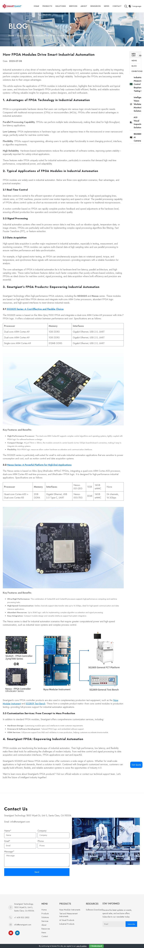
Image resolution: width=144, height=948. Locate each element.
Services (73, 6)
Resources (95, 6)
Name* (7, 830)
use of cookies (81, 946)
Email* (7, 841)
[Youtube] (10, 933)
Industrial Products (66, 924)
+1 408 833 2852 (21, 917)
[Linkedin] (17, 933)
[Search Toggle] (126, 6)
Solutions (60, 6)
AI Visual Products (66, 920)
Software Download (94, 909)
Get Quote (136, 764)
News (106, 6)
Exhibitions (136, 71)
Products (47, 6)
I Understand (96, 946)
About (84, 6)
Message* (9, 851)
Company (42, 830)
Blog (18, 26)
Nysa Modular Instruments (69, 909)
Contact (117, 6)
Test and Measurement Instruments (68, 915)
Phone (41, 841)
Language (136, 6)
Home (36, 6)
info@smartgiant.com (22, 924)
